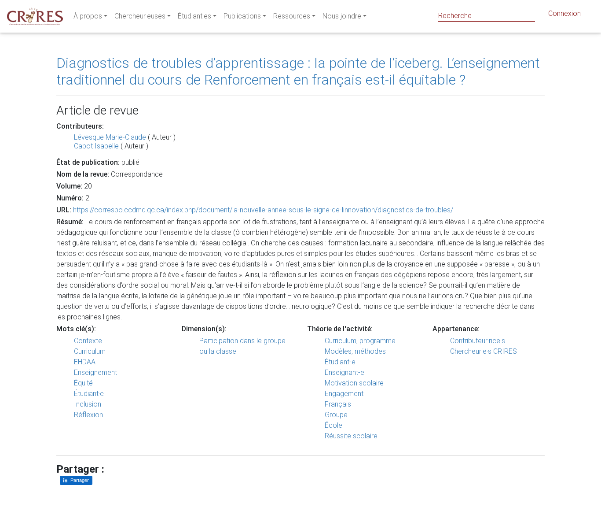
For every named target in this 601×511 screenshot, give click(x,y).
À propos (87, 16)
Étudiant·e (89, 393)
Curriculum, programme (360, 341)
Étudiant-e (340, 362)
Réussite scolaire (351, 436)
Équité (83, 383)
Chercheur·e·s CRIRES (483, 351)
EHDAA (84, 362)
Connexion (564, 13)
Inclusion (87, 404)
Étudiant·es (194, 16)
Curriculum (90, 351)
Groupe (336, 415)
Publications (242, 16)
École (333, 425)
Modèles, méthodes (355, 351)
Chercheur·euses (139, 16)
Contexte (88, 341)
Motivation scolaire (354, 383)
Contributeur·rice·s (477, 341)
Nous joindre (341, 16)
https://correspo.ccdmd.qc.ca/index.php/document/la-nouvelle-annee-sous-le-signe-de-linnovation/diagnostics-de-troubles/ (263, 210)
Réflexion (88, 415)
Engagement (344, 393)
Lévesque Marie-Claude (110, 137)
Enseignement (95, 372)
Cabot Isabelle (96, 146)
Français (338, 404)
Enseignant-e (344, 372)
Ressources (291, 16)
